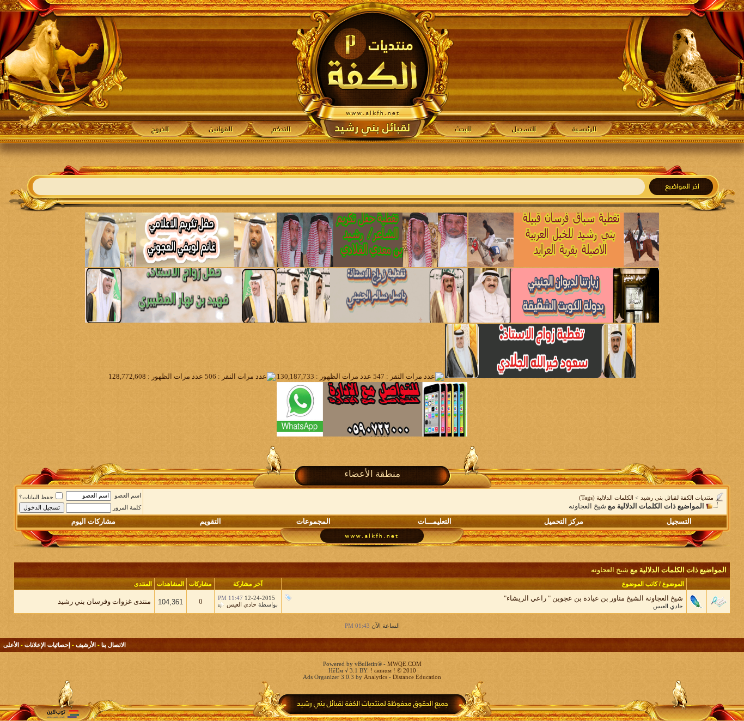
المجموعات (313, 521)
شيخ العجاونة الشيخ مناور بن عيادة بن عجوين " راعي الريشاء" (593, 598)
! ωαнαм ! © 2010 (392, 670)
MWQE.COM (404, 664)
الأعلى (11, 644)
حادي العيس (668, 606)
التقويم (210, 521)
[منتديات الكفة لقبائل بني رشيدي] (372, 71)
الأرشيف (86, 644)
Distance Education (417, 677)
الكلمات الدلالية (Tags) (606, 497)
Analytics (375, 677)
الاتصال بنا (113, 644)
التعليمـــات (435, 521)
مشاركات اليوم (93, 521)
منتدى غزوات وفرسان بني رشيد (104, 601)
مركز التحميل (563, 521)
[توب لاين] (62, 713)
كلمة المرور (127, 507)
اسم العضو (127, 495)
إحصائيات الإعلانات (47, 644)
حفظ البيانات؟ (36, 497)
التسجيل (679, 521)
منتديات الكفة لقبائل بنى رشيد (677, 497)
